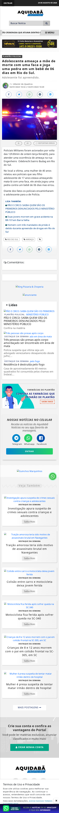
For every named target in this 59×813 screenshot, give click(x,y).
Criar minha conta (30, 747)
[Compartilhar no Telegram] (40, 94)
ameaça (29, 239)
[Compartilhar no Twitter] (19, 94)
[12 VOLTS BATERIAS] (29, 43)
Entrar (8, 3)
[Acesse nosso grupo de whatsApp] (29, 808)
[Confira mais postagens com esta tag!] (40, 239)
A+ (28, 143)
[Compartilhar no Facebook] (9, 94)
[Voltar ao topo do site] (55, 447)
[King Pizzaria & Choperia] (29, 286)
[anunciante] (29, 295)
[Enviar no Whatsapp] (29, 94)
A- (19, 143)
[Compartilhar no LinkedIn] (50, 94)
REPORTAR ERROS (46, 143)
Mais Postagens (28, 707)
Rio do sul (12, 239)
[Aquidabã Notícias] (29, 12)
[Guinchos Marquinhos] (29, 470)
